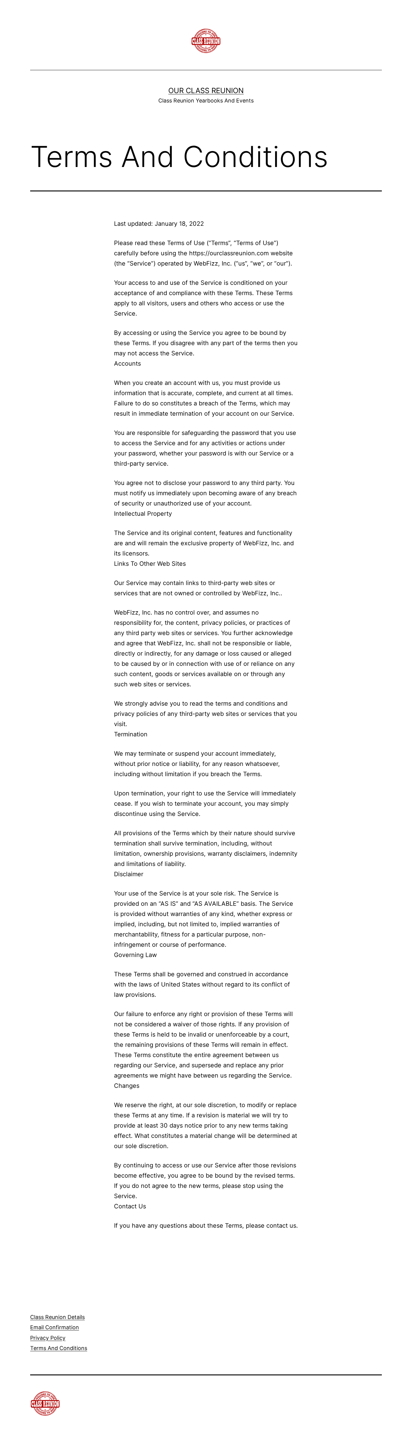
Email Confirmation (54, 1327)
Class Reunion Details (57, 1317)
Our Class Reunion (206, 90)
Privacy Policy (47, 1338)
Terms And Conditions (58, 1348)
